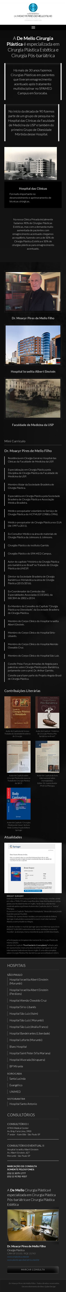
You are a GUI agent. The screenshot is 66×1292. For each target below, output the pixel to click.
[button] (11, 1225)
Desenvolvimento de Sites (33, 1286)
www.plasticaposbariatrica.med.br (23, 1259)
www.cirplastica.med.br (18, 1256)
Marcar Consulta (33, 1269)
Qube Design (50, 1286)
